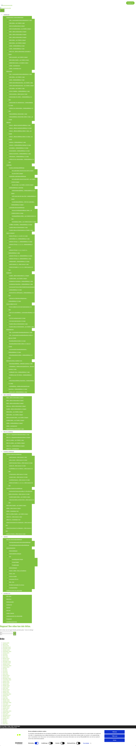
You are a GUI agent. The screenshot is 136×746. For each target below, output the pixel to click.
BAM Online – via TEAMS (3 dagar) (17, 43)
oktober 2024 (6, 664)
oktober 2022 (6, 685)
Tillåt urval (114, 736)
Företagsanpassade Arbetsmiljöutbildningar (20, 542)
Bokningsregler (10, 602)
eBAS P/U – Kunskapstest (12, 448)
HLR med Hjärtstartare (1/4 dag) (17, 321)
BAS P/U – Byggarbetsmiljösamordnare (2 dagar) (18, 437)
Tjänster (6, 536)
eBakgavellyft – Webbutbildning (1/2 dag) (19, 261)
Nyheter (8, 607)
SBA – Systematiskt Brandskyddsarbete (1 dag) (20, 332)
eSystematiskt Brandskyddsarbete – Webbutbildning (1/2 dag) (17, 351)
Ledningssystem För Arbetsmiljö (14, 616)
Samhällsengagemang (11, 621)
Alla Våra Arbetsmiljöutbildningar (14, 539)
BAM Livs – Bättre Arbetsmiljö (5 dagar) (16, 406)
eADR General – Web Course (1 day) (18, 457)
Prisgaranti (9, 619)
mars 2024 (5, 674)
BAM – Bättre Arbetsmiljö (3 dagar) (17, 34)
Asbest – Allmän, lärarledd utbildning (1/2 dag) (20, 128)
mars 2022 (5, 688)
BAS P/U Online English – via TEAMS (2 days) (17, 514)
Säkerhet (8, 122)
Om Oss (8, 610)
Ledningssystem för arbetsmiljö (14, 590)
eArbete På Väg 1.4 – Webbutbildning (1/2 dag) (20, 255)
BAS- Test (11, 582)
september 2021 (7, 694)
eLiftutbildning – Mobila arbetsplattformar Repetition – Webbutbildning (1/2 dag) (19, 388)
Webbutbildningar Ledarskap (16, 187)
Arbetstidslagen (13, 568)
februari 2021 (6, 699)
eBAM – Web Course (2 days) (13, 508)
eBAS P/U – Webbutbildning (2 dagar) (15, 446)
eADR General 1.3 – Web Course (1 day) (19, 264)
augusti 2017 (6, 718)
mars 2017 (5, 723)
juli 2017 (5, 719)
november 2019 (7, 705)
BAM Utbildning (7, 394)
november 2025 (7, 648)
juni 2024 (5, 669)
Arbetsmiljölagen (13, 551)
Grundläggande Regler (17, 559)
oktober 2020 (6, 701)
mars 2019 (5, 709)
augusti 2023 (6, 681)
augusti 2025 (6, 652)
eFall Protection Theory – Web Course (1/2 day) (21, 463)
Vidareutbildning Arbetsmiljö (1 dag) (15, 428)
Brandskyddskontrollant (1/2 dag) (17, 341)
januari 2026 (6, 645)
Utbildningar (6, 14)
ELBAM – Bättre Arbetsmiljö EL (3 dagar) (19, 275)
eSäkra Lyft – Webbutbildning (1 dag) (18, 392)
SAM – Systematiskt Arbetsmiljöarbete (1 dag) (20, 20)
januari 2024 (6, 677)
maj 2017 (5, 722)
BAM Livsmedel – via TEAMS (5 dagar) (18, 57)
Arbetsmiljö (9, 71)
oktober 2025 (6, 650)
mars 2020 (5, 704)
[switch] (51, 743)
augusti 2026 (6, 643)
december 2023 (7, 678)
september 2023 (7, 679)
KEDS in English (13, 576)
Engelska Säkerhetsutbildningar (14, 454)
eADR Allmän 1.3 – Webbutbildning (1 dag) (19, 238)
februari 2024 (6, 675)
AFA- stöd (8, 596)
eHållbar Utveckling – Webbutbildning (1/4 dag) (20, 224)
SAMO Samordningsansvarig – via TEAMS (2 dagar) (21, 85)
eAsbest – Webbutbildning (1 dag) (17, 142)
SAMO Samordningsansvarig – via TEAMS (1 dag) (21, 82)
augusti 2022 (6, 686)
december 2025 (7, 647)
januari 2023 (6, 684)
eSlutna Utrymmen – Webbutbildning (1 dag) (20, 153)
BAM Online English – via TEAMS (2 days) (19, 60)
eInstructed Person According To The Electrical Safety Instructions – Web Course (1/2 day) (20, 493)
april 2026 (5, 644)
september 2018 (7, 711)
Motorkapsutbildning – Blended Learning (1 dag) (21, 363)
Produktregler (15, 565)
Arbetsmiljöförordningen (15, 553)
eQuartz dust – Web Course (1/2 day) (18, 477)
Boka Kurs (8, 599)
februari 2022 (6, 689)
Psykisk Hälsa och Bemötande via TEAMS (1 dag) (21, 230)
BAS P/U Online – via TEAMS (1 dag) (15, 440)
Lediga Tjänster (10, 613)
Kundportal (130, 3)
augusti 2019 (6, 708)
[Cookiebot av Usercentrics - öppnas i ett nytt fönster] (19, 743)
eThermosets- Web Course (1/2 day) (18, 474)
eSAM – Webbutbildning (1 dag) (16, 48)
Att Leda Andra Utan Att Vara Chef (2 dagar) (22, 170)
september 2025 (7, 651)
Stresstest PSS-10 (13, 579)
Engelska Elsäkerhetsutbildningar (14, 488)
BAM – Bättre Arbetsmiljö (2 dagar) (17, 31)
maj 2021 (5, 696)
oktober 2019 (6, 706)
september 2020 (7, 702)
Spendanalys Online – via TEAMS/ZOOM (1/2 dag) (24, 221)
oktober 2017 (6, 716)
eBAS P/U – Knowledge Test (13, 519)
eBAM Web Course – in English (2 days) (18, 62)
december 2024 (7, 661)
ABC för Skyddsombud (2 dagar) (17, 26)
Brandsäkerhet (10, 329)
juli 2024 (5, 668)
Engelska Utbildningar (9, 451)
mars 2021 (5, 698)
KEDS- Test (12, 573)
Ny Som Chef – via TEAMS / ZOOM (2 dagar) (23, 184)
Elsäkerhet (9, 272)
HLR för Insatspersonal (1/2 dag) (17, 318)
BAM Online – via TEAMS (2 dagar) (17, 40)
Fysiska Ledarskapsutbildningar (16, 167)
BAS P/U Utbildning (8, 431)
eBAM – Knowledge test (15, 68)
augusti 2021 (6, 695)
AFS (10, 556)
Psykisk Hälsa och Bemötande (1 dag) (18, 227)
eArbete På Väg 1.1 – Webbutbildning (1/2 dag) (20, 241)
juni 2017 (5, 721)
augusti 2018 (6, 712)
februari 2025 (6, 658)
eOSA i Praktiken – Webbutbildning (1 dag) (19, 91)
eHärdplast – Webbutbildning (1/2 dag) (18, 148)
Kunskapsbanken (13, 587)
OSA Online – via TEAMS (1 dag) (17, 88)
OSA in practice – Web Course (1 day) (18, 94)
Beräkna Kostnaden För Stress (16, 585)
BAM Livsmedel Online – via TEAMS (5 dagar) (17, 417)
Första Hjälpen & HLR (11, 304)
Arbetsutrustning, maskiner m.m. (14, 360)
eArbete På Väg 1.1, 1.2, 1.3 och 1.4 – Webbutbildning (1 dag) (17, 251)
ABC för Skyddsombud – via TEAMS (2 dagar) (20, 28)
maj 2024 (5, 671)
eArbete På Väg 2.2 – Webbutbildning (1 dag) (20, 258)
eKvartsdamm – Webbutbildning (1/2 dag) (19, 150)
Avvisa (114, 740)
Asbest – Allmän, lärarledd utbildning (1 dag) (20, 125)
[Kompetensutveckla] (5, 8)
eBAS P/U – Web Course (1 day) (14, 516)
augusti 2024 (6, 667)
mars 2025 (5, 657)
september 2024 (7, 665)
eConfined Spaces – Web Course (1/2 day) (19, 480)
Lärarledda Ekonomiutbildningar (17, 207)
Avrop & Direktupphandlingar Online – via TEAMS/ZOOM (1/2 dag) (21, 212)
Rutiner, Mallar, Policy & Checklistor (17, 570)
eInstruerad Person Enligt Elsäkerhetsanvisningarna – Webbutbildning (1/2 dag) (21, 288)
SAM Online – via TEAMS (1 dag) (17, 23)
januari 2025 (6, 660)
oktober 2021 (6, 692)
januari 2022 (6, 691)
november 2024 (7, 662)
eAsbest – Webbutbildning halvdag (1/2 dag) (20, 145)
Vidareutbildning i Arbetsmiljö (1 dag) (18, 114)
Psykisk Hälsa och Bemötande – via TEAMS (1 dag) (21, 326)
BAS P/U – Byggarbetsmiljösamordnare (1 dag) (17, 434)
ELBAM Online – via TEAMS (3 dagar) (18, 278)
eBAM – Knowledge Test (12, 511)
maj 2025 (5, 654)
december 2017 (7, 715)
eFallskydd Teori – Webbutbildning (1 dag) (19, 372)
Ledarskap (8, 165)
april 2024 (5, 672)
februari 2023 (6, 682)
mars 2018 (5, 713)
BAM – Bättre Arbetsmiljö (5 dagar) (17, 37)
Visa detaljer (86, 743)
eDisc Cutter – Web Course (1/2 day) (18, 460)
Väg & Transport (10, 233)
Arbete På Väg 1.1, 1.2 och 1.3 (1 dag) (18, 236)
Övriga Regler (15, 562)
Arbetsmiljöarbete (10, 548)
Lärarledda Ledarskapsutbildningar (17, 176)
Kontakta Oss (7, 593)
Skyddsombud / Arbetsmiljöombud (14, 17)
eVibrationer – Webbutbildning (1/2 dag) (19, 156)
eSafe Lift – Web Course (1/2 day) (17, 465)
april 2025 (5, 655)
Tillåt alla (114, 731)
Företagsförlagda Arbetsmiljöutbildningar (19, 545)
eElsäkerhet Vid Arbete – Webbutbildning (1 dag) (21, 281)
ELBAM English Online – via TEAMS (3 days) (19, 497)
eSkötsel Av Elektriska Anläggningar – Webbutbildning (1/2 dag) (17, 300)
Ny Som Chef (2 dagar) (17, 173)
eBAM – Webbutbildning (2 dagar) (14, 423)
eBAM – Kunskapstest (14, 65)
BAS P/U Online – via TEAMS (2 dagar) (15, 443)
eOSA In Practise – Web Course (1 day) (15, 533)
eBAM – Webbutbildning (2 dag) (17, 45)
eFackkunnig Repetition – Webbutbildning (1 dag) (21, 284)
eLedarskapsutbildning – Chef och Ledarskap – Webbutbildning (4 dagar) (23, 203)
